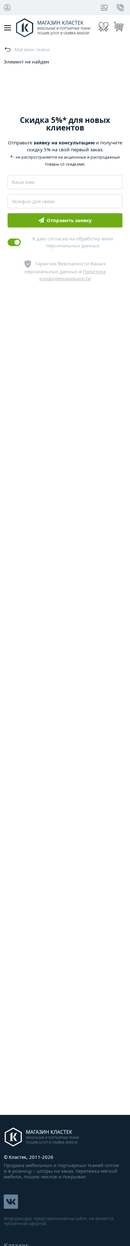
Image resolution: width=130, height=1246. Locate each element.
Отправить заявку (69, 220)
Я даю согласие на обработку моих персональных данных (72, 242)
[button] (104, 8)
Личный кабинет (7, 7)
